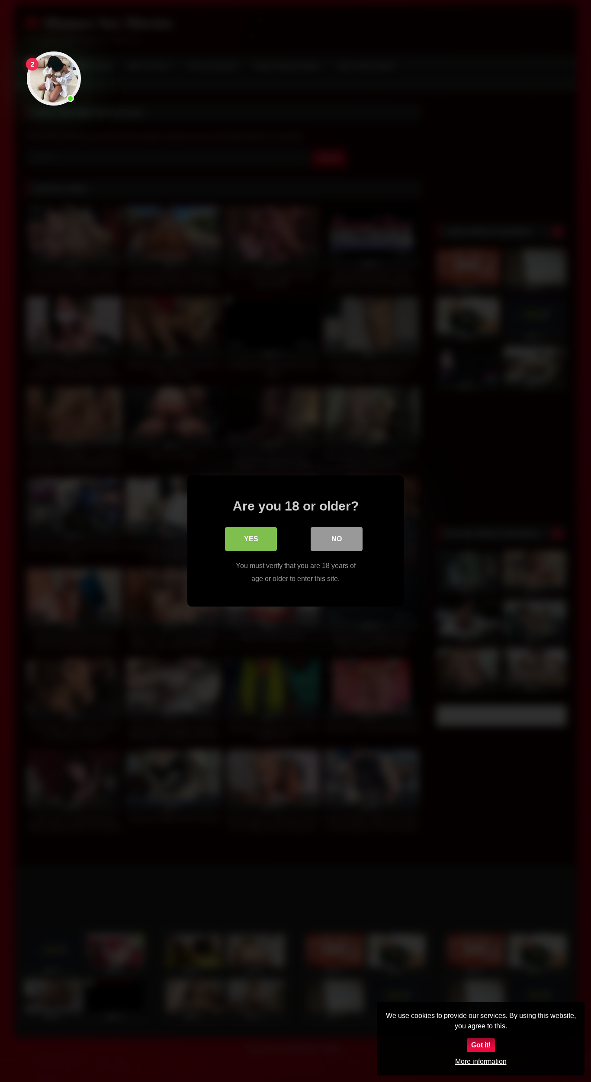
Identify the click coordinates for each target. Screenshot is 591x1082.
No (336, 539)
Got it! (481, 1045)
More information (481, 1061)
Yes (251, 539)
